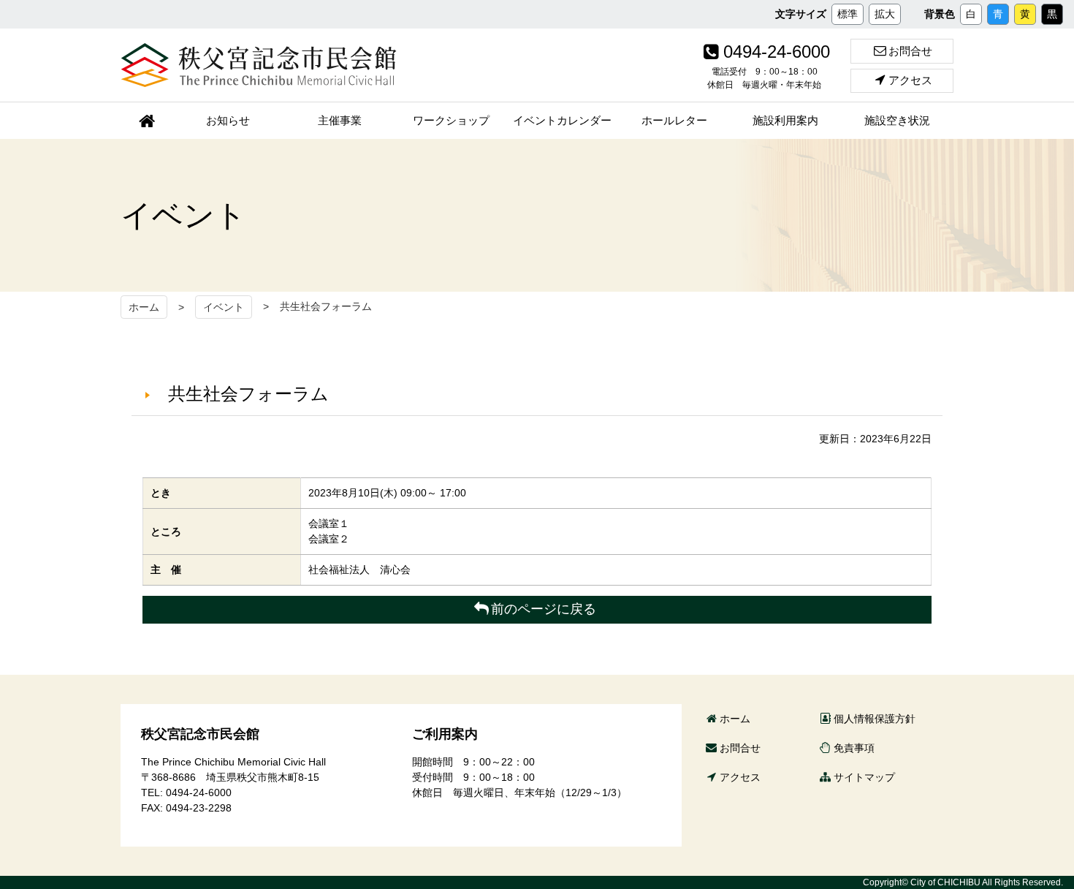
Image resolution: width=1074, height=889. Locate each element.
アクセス (910, 80)
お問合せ (910, 51)
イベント (223, 307)
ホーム (144, 307)
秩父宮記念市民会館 (259, 65)
